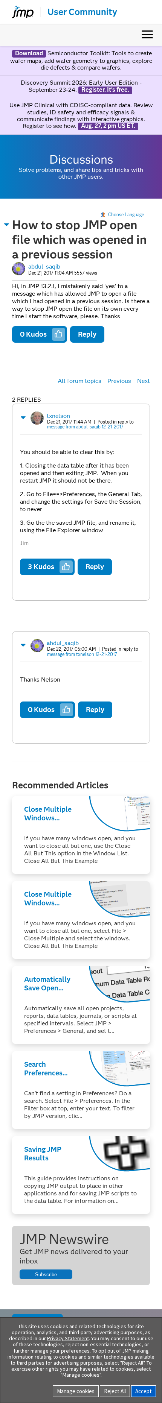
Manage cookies (76, 1391)
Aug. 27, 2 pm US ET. (108, 126)
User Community (82, 12)
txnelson (58, 415)
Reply (87, 334)
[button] (7, 224)
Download (29, 53)
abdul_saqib (44, 266)
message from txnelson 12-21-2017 (82, 654)
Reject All (115, 1391)
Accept (143, 1391)
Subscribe (46, 1274)
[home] (19, 12)
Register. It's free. (105, 90)
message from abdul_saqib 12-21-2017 (85, 427)
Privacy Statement (68, 1338)
